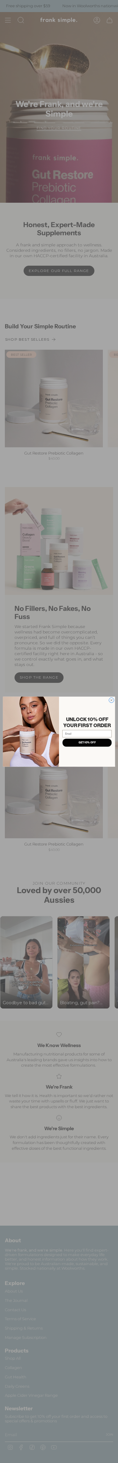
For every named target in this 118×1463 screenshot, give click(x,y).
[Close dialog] (111, 700)
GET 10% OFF (87, 742)
